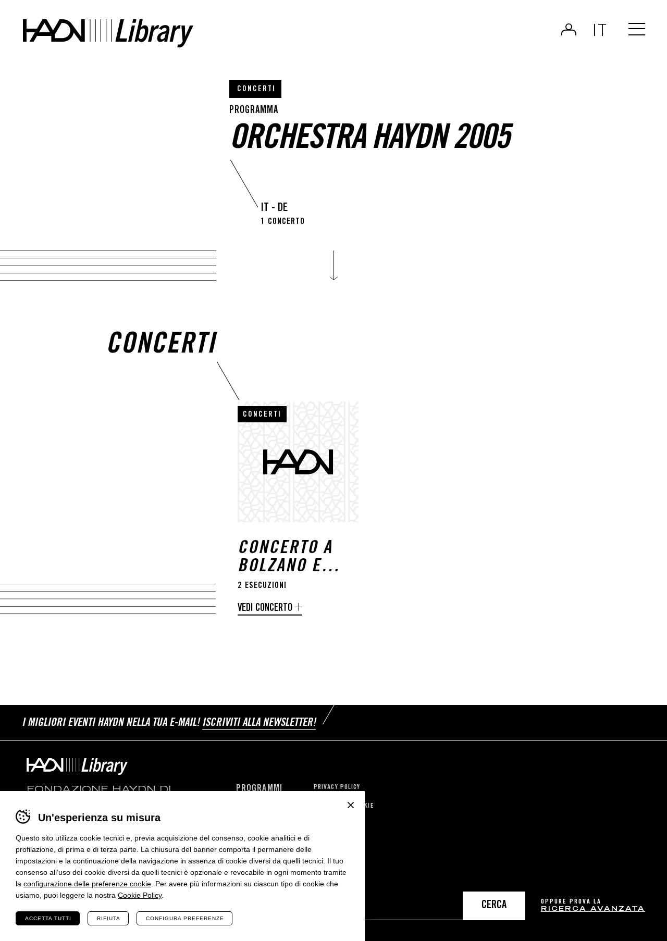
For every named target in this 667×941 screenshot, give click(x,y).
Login (568, 29)
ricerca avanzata (593, 909)
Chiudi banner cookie (350, 805)
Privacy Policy (337, 787)
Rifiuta (108, 918)
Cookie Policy (140, 895)
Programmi (259, 789)
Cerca (494, 905)
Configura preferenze (185, 918)
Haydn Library (108, 33)
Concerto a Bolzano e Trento (285, 558)
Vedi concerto (265, 608)
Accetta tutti (48, 918)
